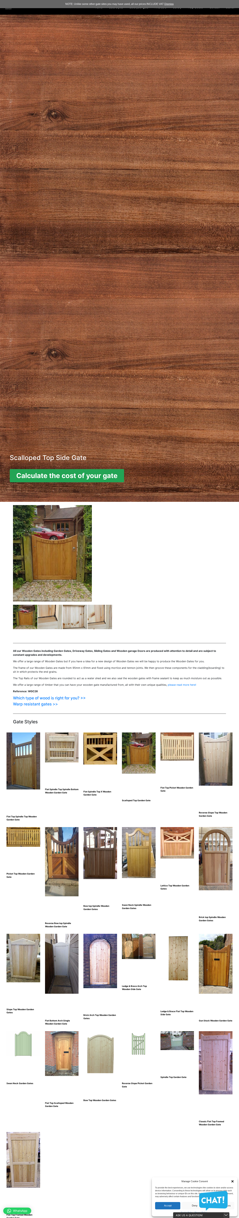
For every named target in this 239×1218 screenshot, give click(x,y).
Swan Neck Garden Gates (20, 1083)
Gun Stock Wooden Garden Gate (215, 1020)
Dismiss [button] (169, 4)
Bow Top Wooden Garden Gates (99, 1100)
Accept (168, 1205)
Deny (195, 1205)
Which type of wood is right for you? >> (49, 698)
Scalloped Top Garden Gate (136, 800)
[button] (232, 1181)
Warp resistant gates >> (35, 704)
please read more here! (182, 684)
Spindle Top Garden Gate (173, 1077)
